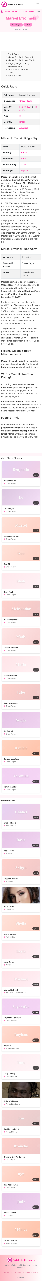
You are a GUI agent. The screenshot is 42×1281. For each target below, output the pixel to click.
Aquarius (23, 128)
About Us (8, 1272)
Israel (22, 122)
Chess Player (29, 11)
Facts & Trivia (14, 75)
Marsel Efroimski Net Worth (21, 60)
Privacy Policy (31, 1272)
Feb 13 (22, 107)
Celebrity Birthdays (15, 4)
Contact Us (19, 1272)
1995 (29, 107)
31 (20, 116)
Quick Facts (13, 54)
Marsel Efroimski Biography (21, 57)
